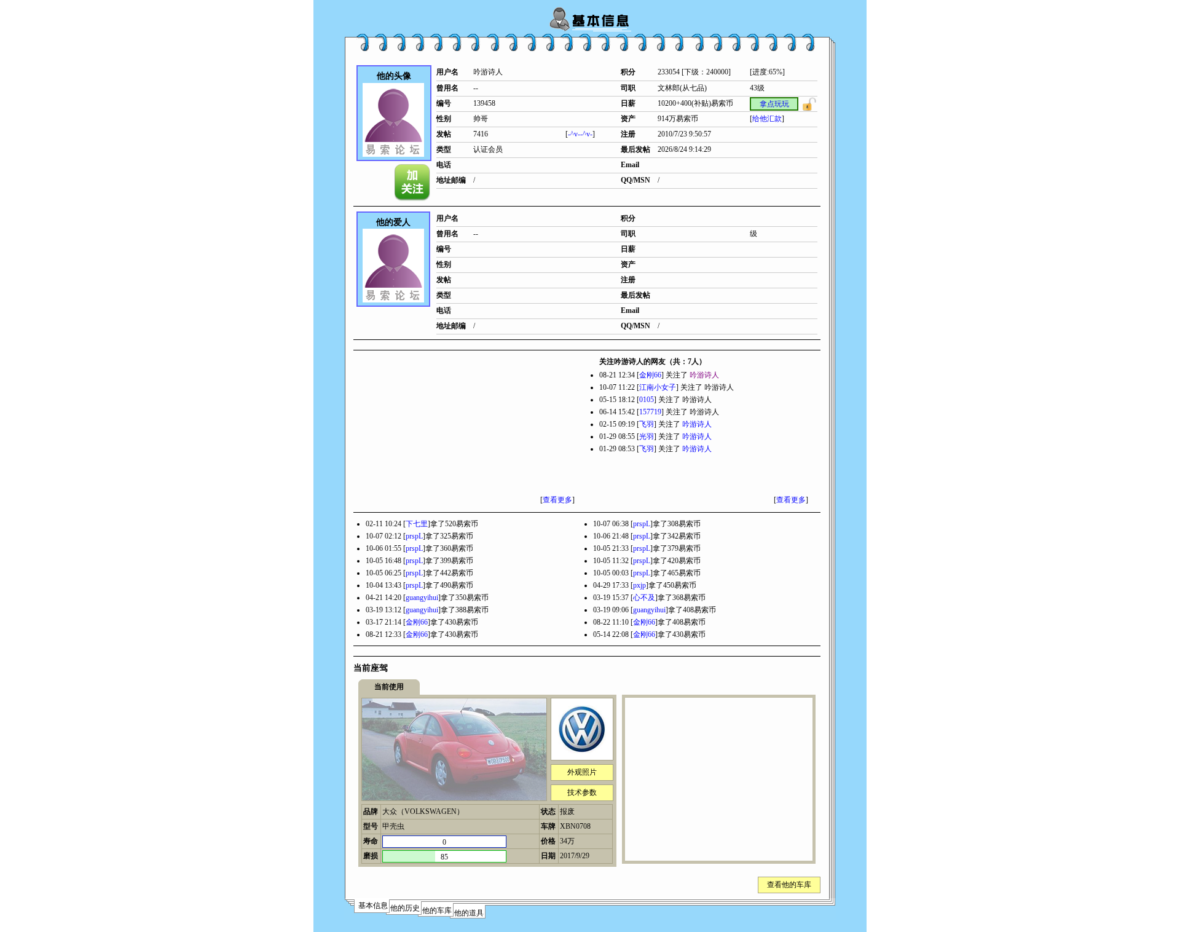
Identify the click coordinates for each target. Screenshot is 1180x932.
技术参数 (582, 792)
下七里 (417, 523)
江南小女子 (657, 387)
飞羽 (646, 424)
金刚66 (650, 375)
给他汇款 (767, 118)
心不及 (644, 597)
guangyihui (422, 597)
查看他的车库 (789, 884)
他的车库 (437, 910)
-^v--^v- (580, 134)
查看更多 (557, 500)
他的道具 (469, 913)
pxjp (639, 585)
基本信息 (373, 905)
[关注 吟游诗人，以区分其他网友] (413, 182)
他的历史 (405, 908)
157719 (650, 412)
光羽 (646, 436)
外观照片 (582, 772)
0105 (646, 399)
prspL (641, 523)
